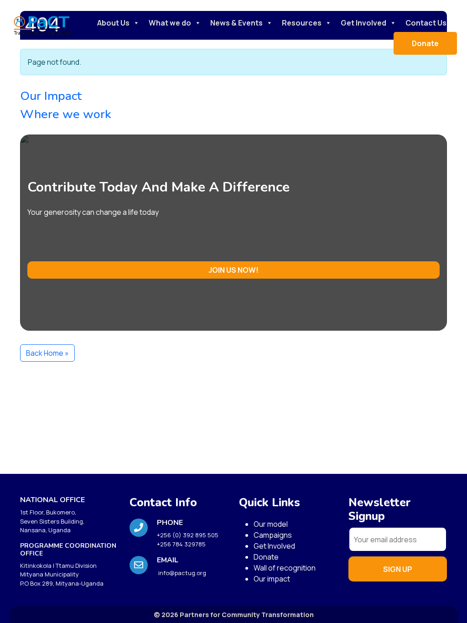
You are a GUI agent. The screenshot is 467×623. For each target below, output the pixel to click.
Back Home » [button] (47, 353)
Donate (425, 43)
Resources (302, 23)
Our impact (272, 579)
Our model (271, 524)
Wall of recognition (285, 568)
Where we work (65, 114)
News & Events (236, 23)
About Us (113, 23)
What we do (170, 23)
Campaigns (273, 535)
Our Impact (51, 96)
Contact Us (425, 23)
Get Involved (363, 23)
